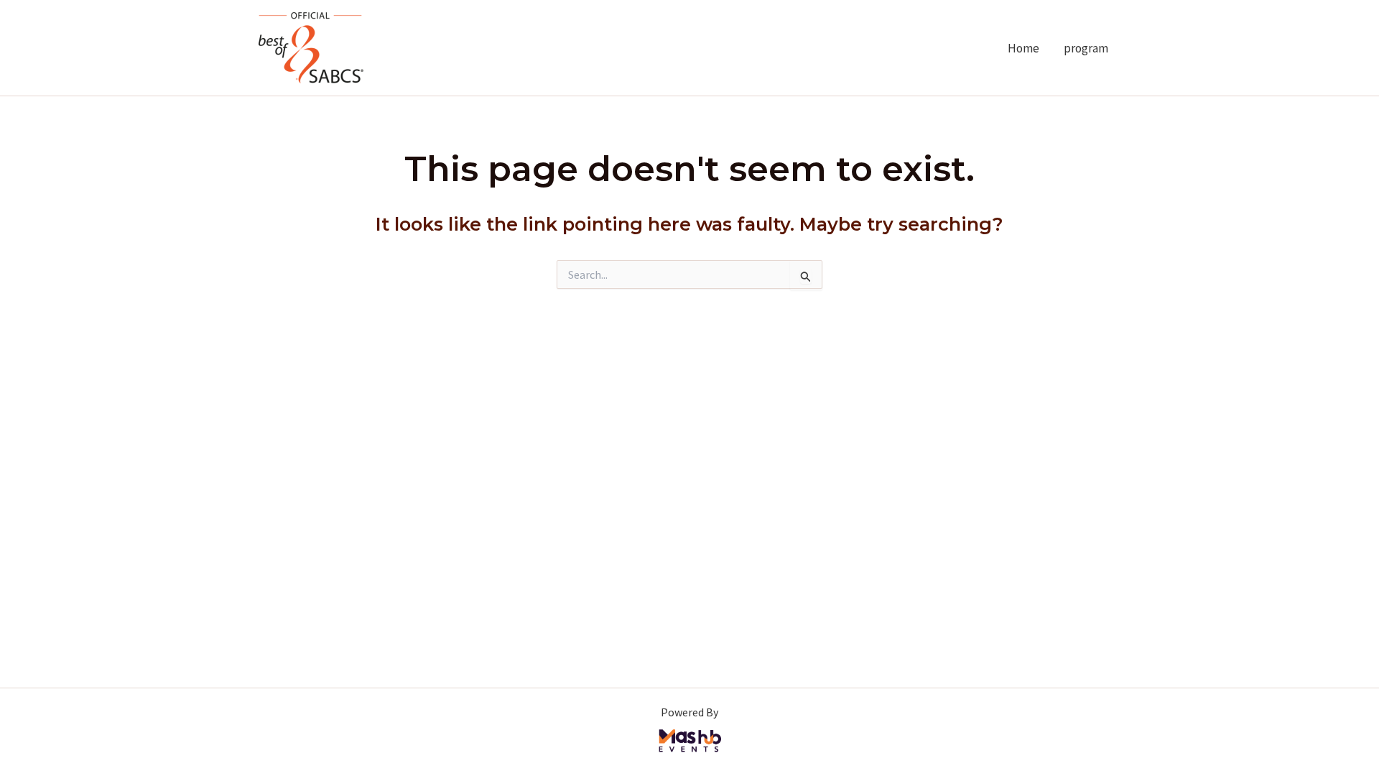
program (1086, 48)
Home (1023, 48)
